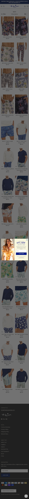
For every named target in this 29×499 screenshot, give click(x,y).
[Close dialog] (27, 240)
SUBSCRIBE (21, 253)
